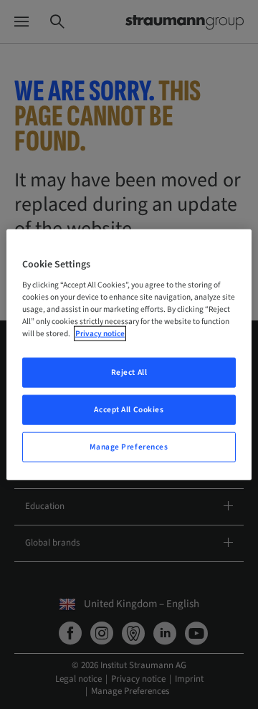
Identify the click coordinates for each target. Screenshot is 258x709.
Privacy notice (100, 334)
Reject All (129, 372)
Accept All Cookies (128, 410)
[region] (129, 354)
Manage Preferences (129, 447)
